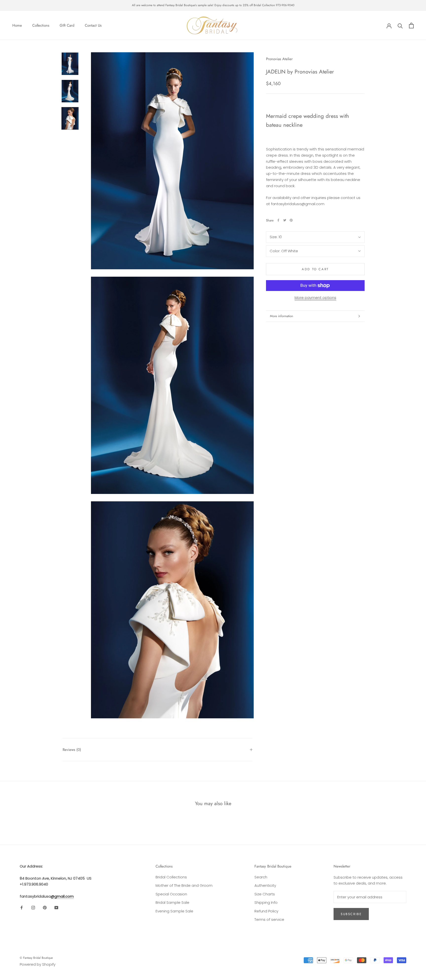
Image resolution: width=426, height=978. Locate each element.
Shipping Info (266, 902)
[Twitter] (284, 220)
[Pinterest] (291, 220)
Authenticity (265, 885)
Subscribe (351, 914)
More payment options (315, 297)
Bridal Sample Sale (172, 902)
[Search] (400, 25)
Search (260, 877)
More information (281, 316)
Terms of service (269, 919)
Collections (40, 25)
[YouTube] (56, 908)
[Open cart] (411, 25)
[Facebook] (278, 220)
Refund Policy (266, 911)
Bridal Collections (171, 877)
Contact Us (93, 25)
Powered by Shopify (37, 964)
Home (17, 25)
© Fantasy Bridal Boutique (36, 958)
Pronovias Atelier (279, 59)
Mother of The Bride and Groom (184, 885)
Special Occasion (171, 894)
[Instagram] (33, 908)
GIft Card (67, 25)
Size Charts (264, 894)
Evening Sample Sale (174, 911)
